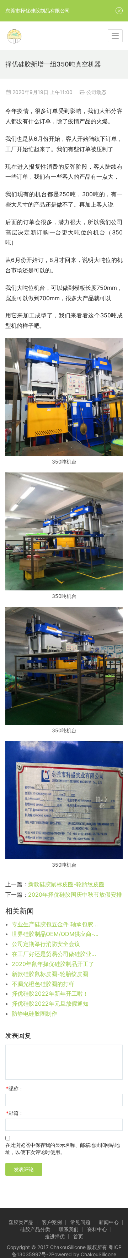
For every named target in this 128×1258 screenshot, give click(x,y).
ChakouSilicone (98, 1254)
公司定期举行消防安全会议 (46, 943)
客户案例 (52, 1222)
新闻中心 (109, 1222)
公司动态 (96, 92)
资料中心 (97, 1229)
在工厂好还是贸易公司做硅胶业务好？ (56, 953)
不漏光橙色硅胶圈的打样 (43, 983)
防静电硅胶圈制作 (34, 1013)
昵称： (14, 1088)
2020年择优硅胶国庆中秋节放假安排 (75, 894)
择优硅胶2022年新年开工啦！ (50, 993)
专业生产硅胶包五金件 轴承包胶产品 (56, 924)
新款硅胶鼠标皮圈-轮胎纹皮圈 (66, 884)
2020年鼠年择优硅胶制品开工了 (53, 963)
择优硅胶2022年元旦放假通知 (50, 1003)
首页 (78, 1236)
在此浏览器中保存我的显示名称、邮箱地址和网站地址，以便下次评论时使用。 (62, 1148)
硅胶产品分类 (35, 1229)
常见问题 (80, 1222)
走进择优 (55, 1236)
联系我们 (69, 1229)
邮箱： (14, 1113)
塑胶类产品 (21, 1222)
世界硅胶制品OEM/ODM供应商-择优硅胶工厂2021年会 (56, 933)
